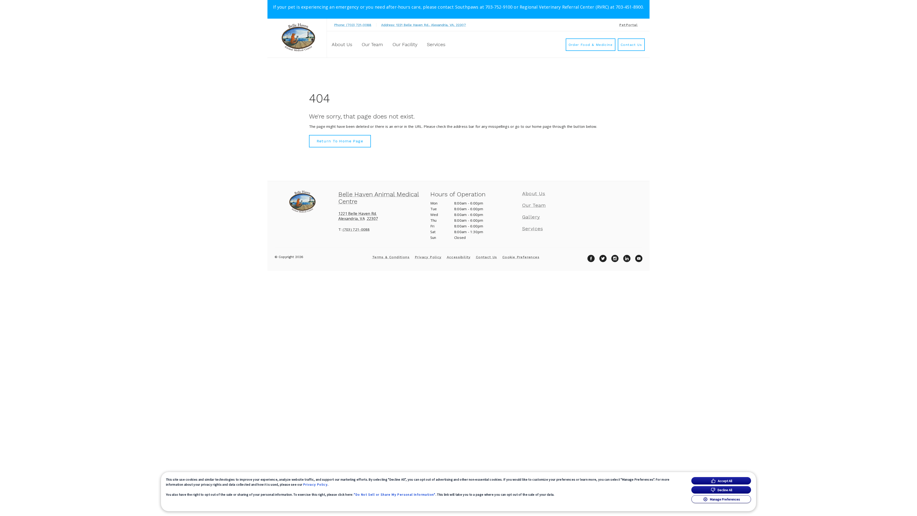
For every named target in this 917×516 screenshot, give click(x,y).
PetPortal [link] (628, 25)
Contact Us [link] (631, 45)
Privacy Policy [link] (428, 257)
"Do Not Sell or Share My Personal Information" (394, 494)
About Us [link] (342, 44)
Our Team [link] (372, 44)
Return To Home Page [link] (340, 141)
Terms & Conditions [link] (391, 257)
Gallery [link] (531, 217)
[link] (298, 37)
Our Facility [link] (405, 44)
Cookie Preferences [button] (520, 257)
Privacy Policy (315, 484)
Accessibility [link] (459, 257)
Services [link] (436, 44)
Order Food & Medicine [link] (591, 45)
